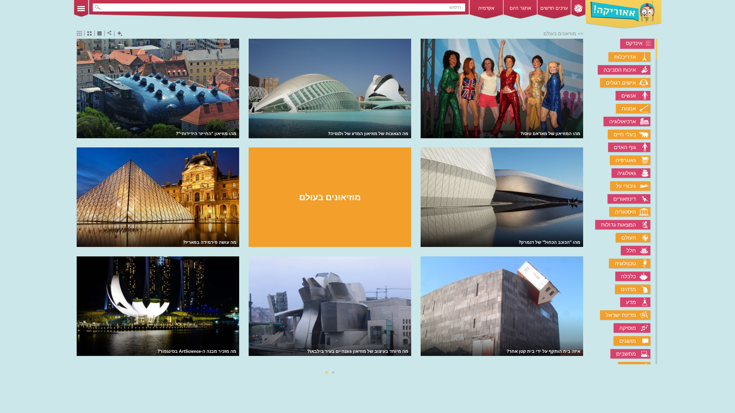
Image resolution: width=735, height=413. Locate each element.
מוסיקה (627, 328)
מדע (631, 302)
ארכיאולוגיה (622, 121)
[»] (579, 202)
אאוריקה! (624, 14)
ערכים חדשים (554, 8)
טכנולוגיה (625, 263)
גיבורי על (626, 186)
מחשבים (626, 354)
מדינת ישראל (621, 315)
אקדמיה (486, 8)
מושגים (627, 341)
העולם (628, 238)
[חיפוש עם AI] (118, 33)
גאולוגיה (626, 173)
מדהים (628, 289)
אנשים (628, 96)
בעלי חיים (625, 134)
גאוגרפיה (626, 160)
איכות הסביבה (620, 70)
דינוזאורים (624, 199)
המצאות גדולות (618, 225)
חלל (631, 251)
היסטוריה (625, 212)
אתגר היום (520, 8)
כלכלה (628, 276)
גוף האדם (625, 147)
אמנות (629, 109)
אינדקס (634, 43)
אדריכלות (625, 57)
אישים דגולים (621, 83)
